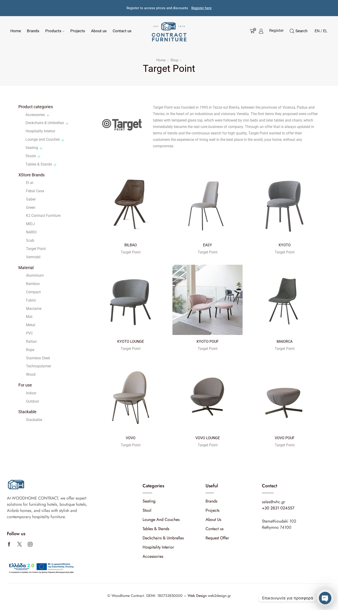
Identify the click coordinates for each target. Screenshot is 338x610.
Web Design (198, 595)
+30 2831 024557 (278, 508)
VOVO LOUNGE (207, 438)
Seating (32, 147)
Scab (30, 240)
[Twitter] (19, 544)
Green (30, 207)
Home (15, 31)
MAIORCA (284, 341)
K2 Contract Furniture (43, 215)
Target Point (130, 252)
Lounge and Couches (43, 139)
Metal (30, 325)
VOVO (130, 438)
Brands (33, 31)
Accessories (35, 115)
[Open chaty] (325, 598)
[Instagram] (30, 544)
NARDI (31, 232)
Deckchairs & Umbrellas (45, 123)
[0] (251, 31)
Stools (31, 156)
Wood (30, 374)
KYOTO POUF (208, 341)
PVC (29, 333)
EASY (207, 245)
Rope (30, 350)
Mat (29, 316)
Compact (33, 292)
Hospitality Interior (40, 131)
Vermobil (33, 257)
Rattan (31, 341)
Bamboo (33, 284)
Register (276, 30)
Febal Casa (35, 191)
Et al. (30, 182)
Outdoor (32, 401)
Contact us (122, 31)
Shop (174, 60)
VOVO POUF (285, 438)
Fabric (31, 300)
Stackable (34, 420)
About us (99, 31)
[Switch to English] (317, 30)
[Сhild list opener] (47, 115)
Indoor (31, 393)
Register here (201, 8)
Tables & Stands (39, 164)
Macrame (33, 308)
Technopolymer (38, 366)
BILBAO (130, 245)
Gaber (31, 199)
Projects (77, 31)
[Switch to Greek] (324, 30)
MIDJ (30, 224)
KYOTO (285, 245)
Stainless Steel (38, 358)
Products (53, 31)
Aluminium (35, 275)
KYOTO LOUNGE (130, 341)
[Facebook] (9, 544)
